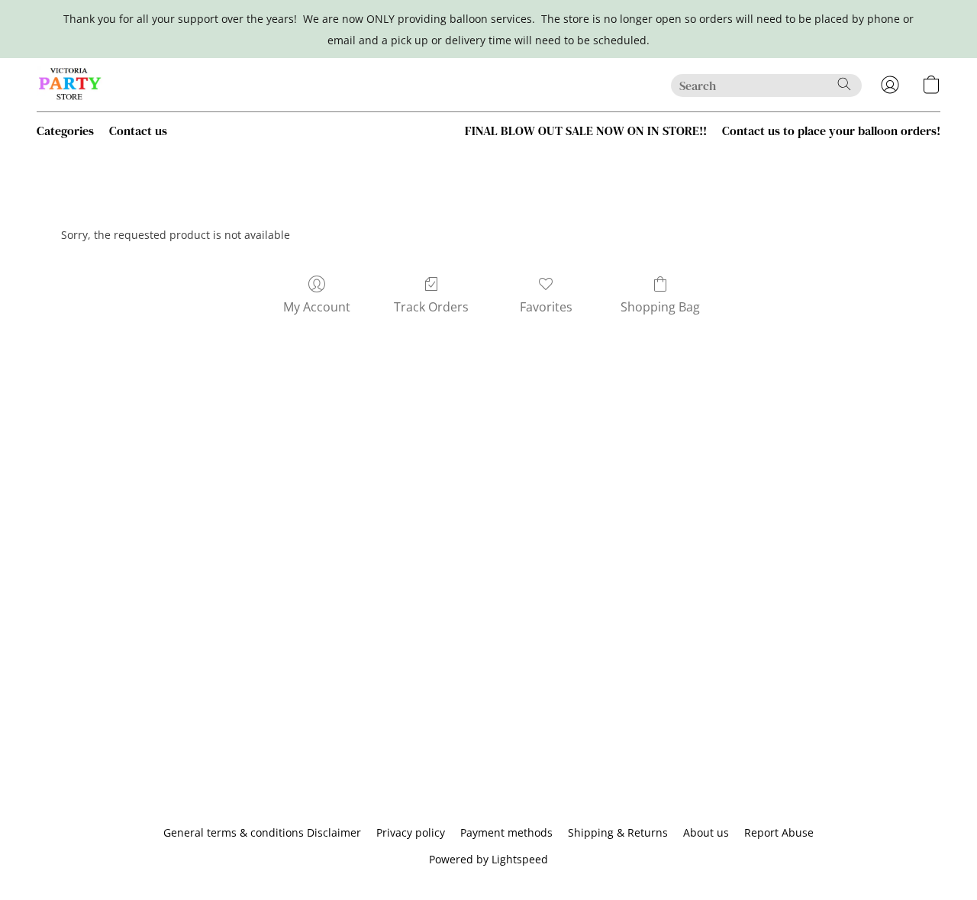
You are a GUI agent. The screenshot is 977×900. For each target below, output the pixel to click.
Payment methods (506, 832)
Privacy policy (410, 832)
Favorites (546, 306)
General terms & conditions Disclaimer (262, 832)
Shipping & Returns (618, 832)
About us (706, 832)
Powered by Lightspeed (488, 859)
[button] (70, 85)
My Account (316, 306)
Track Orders (431, 306)
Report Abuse (779, 832)
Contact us (138, 130)
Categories (65, 130)
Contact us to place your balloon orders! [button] (831, 130)
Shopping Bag (660, 306)
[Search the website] (844, 84)
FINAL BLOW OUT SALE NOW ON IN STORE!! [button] (586, 130)
